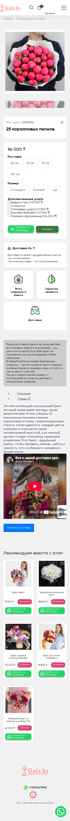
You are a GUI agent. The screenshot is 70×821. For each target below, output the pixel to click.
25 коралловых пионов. (30, 19)
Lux (55, 190)
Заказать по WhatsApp (22, 229)
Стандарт (18, 190)
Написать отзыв (19, 527)
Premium (39, 190)
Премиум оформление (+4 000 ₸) (33, 216)
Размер (13, 183)
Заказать (47, 229)
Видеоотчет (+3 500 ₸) (26, 202)
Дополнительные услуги (25, 199)
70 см (30, 163)
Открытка (17, 206)
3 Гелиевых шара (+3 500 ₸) (29, 209)
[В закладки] (61, 122)
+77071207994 (38, 787)
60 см (14, 163)
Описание (23, 393)
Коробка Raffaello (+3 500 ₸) (30, 212)
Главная (8, 19)
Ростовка (14, 156)
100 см (15, 174)
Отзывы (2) (24, 399)
